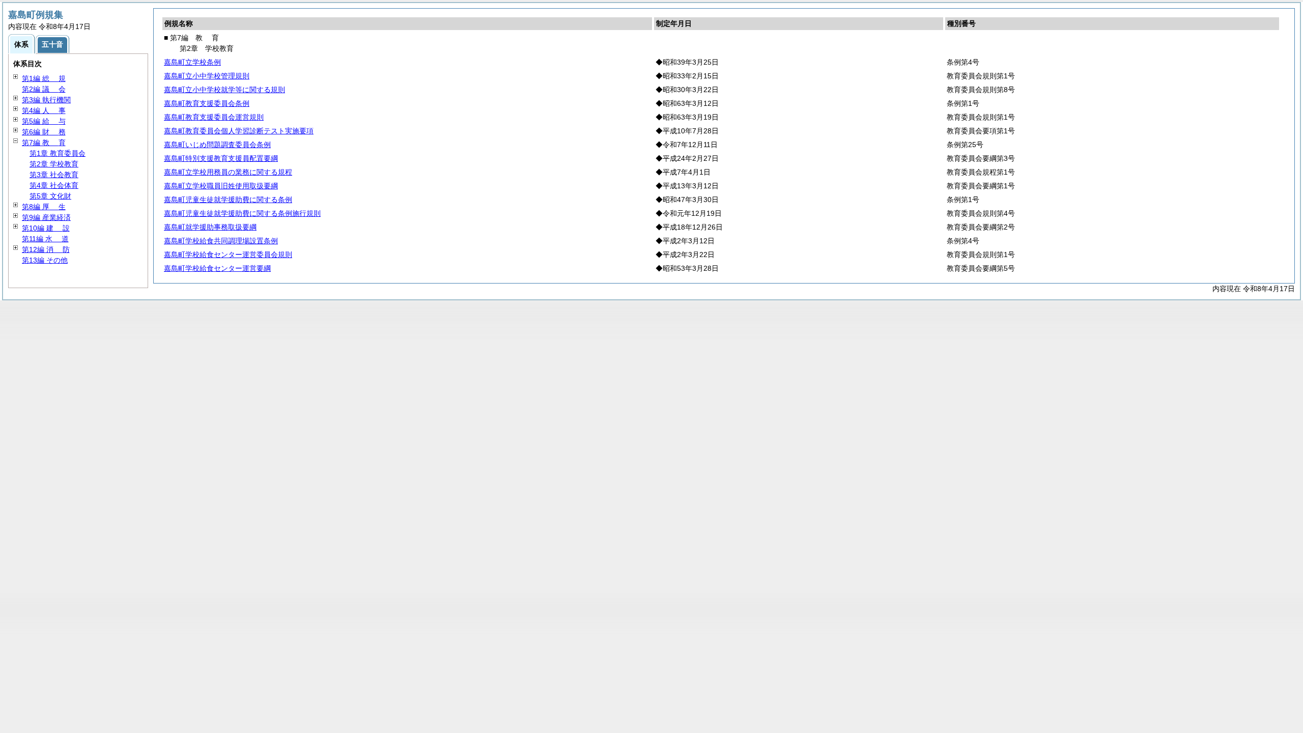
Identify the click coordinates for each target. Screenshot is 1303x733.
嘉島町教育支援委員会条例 (206, 103)
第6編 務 (44, 132)
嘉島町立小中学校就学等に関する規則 (224, 90)
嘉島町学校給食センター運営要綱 (217, 268)
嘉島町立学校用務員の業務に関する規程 (228, 172)
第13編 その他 (45, 260)
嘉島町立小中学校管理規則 (206, 76)
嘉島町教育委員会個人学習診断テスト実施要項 (239, 131)
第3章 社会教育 (54, 175)
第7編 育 (44, 142)
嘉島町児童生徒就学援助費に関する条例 (228, 199)
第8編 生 (44, 207)
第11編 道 (45, 239)
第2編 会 (44, 89)
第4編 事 (44, 110)
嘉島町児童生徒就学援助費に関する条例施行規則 (242, 213)
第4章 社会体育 (54, 185)
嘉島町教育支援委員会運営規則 (214, 117)
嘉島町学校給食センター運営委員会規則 (228, 254)
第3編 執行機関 (46, 100)
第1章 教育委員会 (58, 153)
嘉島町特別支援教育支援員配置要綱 (221, 158)
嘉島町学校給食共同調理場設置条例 (221, 241)
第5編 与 (44, 121)
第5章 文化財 (50, 196)
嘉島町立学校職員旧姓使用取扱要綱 (221, 186)
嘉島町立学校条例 (192, 62)
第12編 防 (46, 249)
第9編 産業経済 (46, 217)
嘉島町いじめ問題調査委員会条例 (217, 144)
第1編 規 (44, 78)
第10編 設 (46, 228)
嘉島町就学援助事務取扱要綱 (210, 227)
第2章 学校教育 (54, 164)
